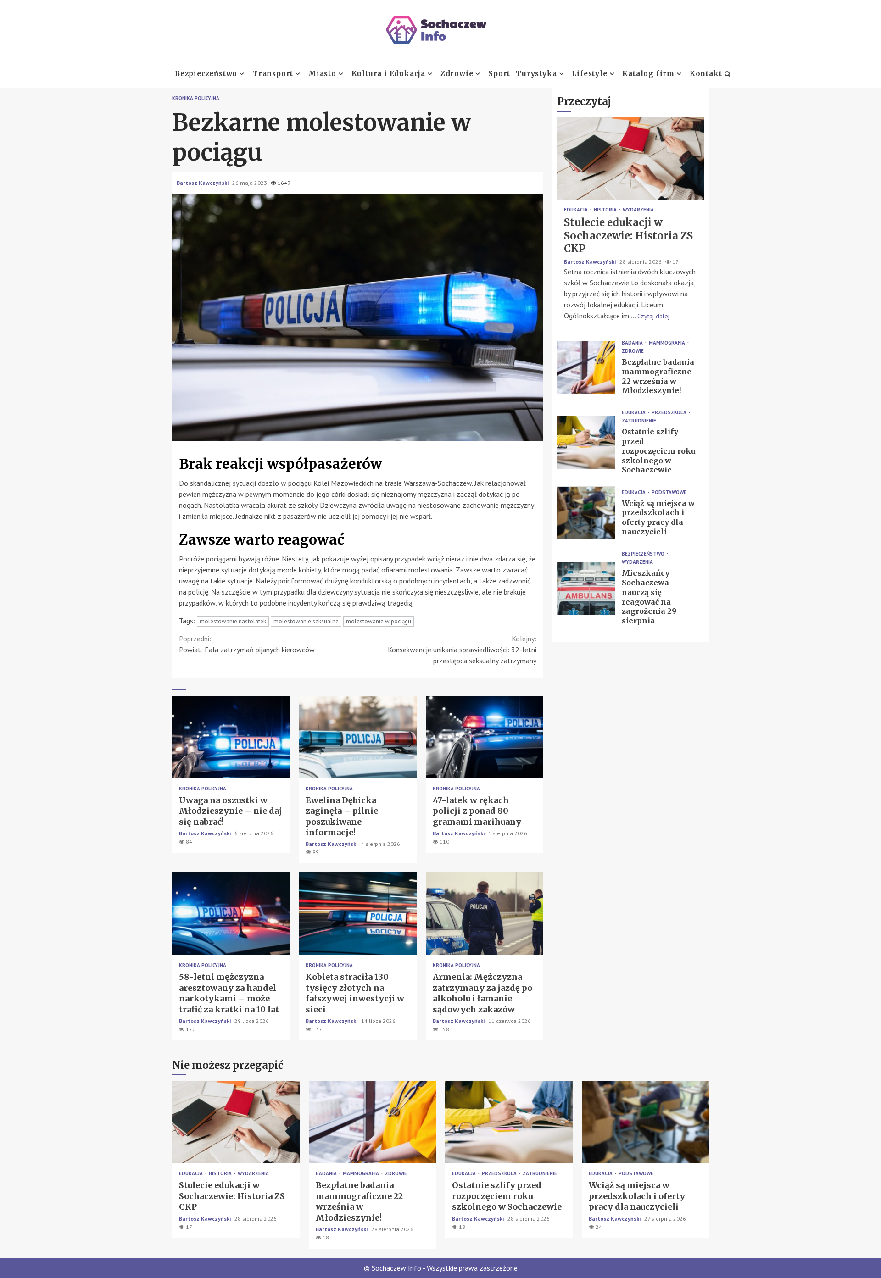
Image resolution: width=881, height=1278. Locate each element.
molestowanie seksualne (306, 621)
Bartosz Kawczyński (203, 182)
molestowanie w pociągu (378, 621)
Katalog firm (648, 73)
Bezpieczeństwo (206, 73)
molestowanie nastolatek (233, 621)
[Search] (727, 74)
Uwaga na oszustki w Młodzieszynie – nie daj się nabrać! (231, 737)
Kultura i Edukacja (388, 73)
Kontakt (706, 73)
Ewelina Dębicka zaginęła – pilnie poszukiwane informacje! (357, 737)
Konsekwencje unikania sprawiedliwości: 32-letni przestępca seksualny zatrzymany (462, 649)
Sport (499, 73)
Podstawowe (669, 492)
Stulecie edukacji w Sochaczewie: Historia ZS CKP (630, 158)
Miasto (322, 73)
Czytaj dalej (653, 316)
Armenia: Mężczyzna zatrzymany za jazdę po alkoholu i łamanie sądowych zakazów (484, 913)
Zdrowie (457, 73)
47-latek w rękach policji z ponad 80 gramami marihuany (484, 737)
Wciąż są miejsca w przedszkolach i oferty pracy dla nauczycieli (586, 513)
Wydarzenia (638, 210)
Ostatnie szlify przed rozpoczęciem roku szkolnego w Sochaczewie (586, 442)
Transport (272, 73)
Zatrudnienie (639, 421)
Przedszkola (670, 413)
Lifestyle (589, 73)
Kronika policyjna (195, 98)
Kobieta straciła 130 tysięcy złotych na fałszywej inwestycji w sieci (357, 913)
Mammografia (667, 342)
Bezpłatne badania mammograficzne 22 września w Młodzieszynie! (586, 367)
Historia (606, 210)
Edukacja (576, 210)
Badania (633, 342)
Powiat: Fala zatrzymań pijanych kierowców (247, 644)
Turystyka (536, 73)
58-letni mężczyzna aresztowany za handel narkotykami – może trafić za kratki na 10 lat (231, 913)
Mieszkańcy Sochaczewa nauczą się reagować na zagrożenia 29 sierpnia (586, 588)
